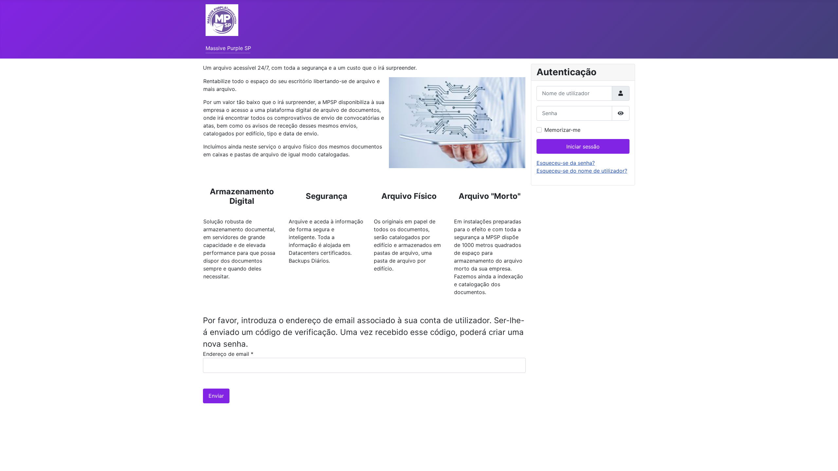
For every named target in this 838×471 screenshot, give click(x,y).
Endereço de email (228, 354)
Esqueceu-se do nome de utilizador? (582, 170)
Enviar (216, 395)
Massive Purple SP (228, 48)
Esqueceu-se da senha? (566, 163)
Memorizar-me (562, 130)
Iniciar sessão (583, 146)
